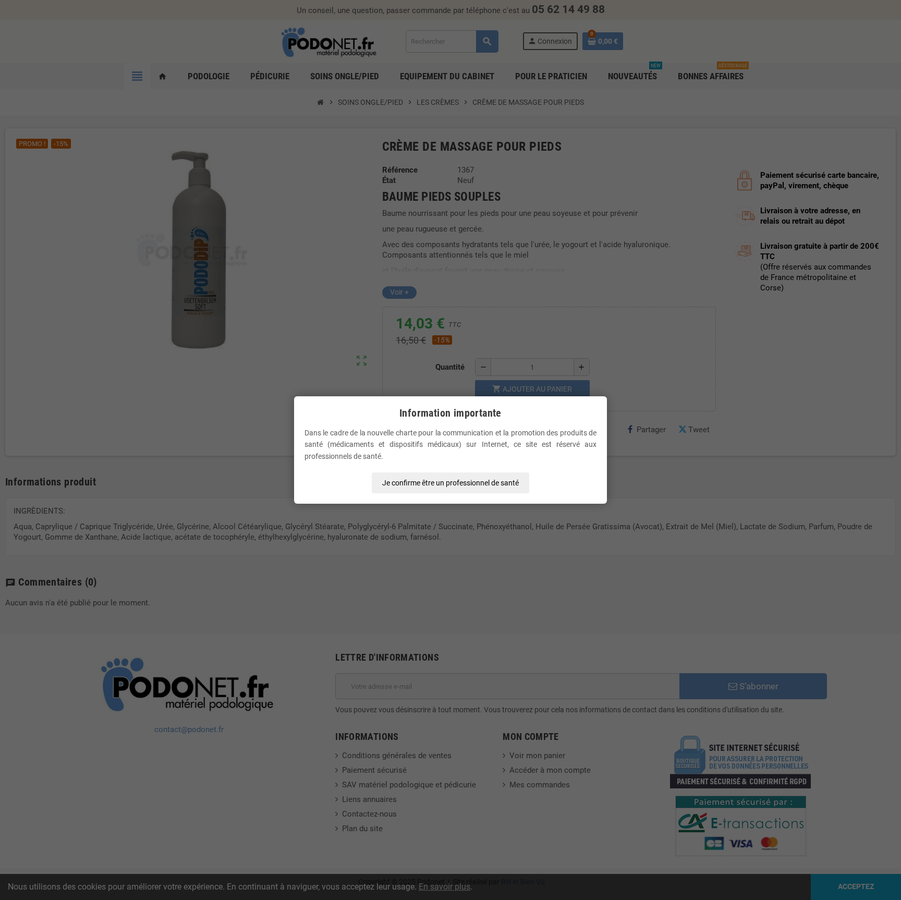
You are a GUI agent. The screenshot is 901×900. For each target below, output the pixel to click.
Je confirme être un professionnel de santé (450, 483)
